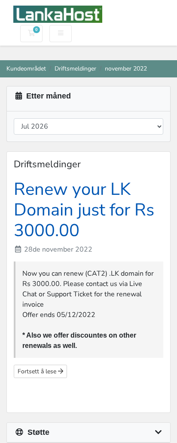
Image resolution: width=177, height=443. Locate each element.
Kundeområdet (26, 68)
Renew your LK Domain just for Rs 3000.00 (84, 210)
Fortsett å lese (38, 371)
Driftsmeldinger (75, 68)
